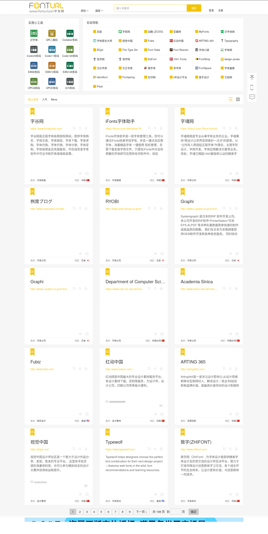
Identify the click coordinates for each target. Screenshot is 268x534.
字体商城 (41, 180)
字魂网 (187, 121)
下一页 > (141, 512)
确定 (194, 512)
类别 (83, 10)
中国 (83, 180)
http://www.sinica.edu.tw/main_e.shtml (200, 289)
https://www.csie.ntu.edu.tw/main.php (125, 289)
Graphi (187, 201)
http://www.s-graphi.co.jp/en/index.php (49, 289)
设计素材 (116, 420)
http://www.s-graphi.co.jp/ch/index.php (200, 209)
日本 (83, 260)
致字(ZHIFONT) (196, 441)
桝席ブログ (41, 201)
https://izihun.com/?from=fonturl (199, 128)
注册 (220, 10)
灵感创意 (191, 420)
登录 (211, 10)
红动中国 (114, 361)
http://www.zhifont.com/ (194, 449)
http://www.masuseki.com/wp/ (47, 209)
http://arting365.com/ (193, 369)
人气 (44, 99)
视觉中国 (39, 441)
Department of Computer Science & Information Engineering (163, 281)
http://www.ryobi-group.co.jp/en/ (124, 209)
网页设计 (41, 420)
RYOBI (112, 201)
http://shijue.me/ (39, 449)
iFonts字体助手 (120, 121)
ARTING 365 (193, 361)
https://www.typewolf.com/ (120, 449)
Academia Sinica (197, 281)
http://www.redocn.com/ (119, 369)
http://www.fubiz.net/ (42, 369)
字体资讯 (116, 500)
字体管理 (116, 180)
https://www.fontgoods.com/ (46, 128)
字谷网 (37, 121)
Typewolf (114, 441)
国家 (97, 10)
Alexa (54, 99)
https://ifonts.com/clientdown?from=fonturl (125, 128)
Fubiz (35, 361)
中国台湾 (156, 340)
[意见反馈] (252, 97)
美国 (83, 420)
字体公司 (191, 180)
